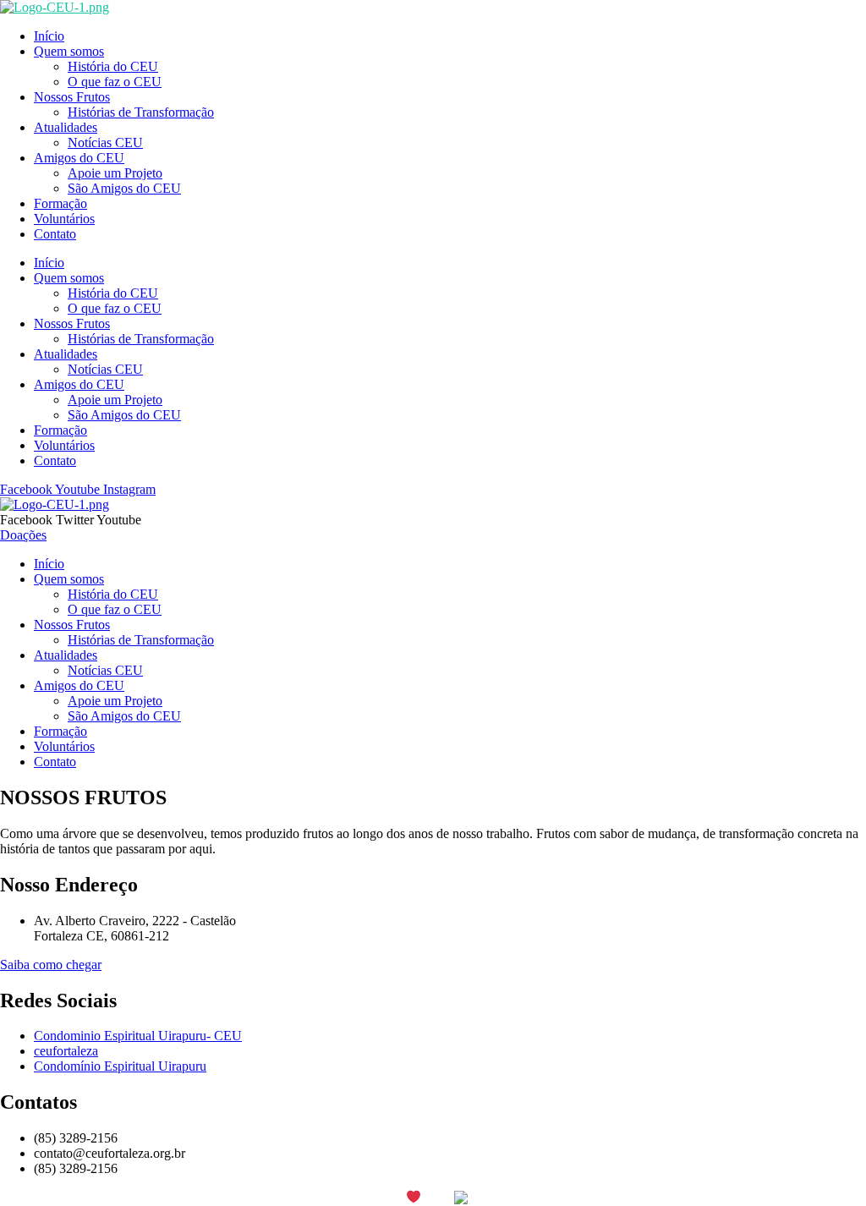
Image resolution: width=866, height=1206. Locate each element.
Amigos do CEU (79, 158)
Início (49, 36)
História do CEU (113, 66)
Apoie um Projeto (115, 173)
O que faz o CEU (115, 81)
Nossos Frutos (72, 97)
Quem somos (69, 51)
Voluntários (64, 218)
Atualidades (65, 127)
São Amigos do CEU (124, 188)
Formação (60, 203)
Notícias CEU (105, 142)
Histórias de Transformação (141, 112)
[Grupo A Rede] (499, 1198)
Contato (55, 234)
